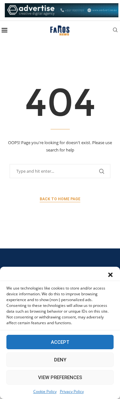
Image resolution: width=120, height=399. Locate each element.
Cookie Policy (45, 391)
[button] (110, 275)
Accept (60, 342)
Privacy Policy (72, 391)
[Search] (115, 31)
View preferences (60, 377)
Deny (60, 360)
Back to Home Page (60, 199)
